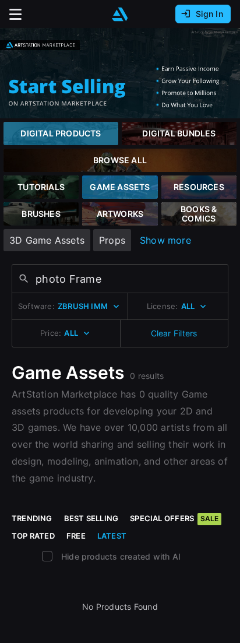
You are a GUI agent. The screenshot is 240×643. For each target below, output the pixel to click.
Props (112, 240)
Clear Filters (174, 333)
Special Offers (174, 518)
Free (76, 535)
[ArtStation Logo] (120, 14)
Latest (111, 535)
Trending (32, 518)
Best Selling (91, 518)
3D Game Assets (46, 240)
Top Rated (33, 535)
